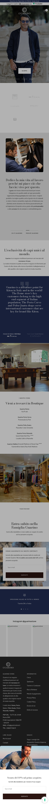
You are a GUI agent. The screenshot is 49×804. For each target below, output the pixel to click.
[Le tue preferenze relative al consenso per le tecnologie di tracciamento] (45, 800)
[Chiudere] (45, 749)
